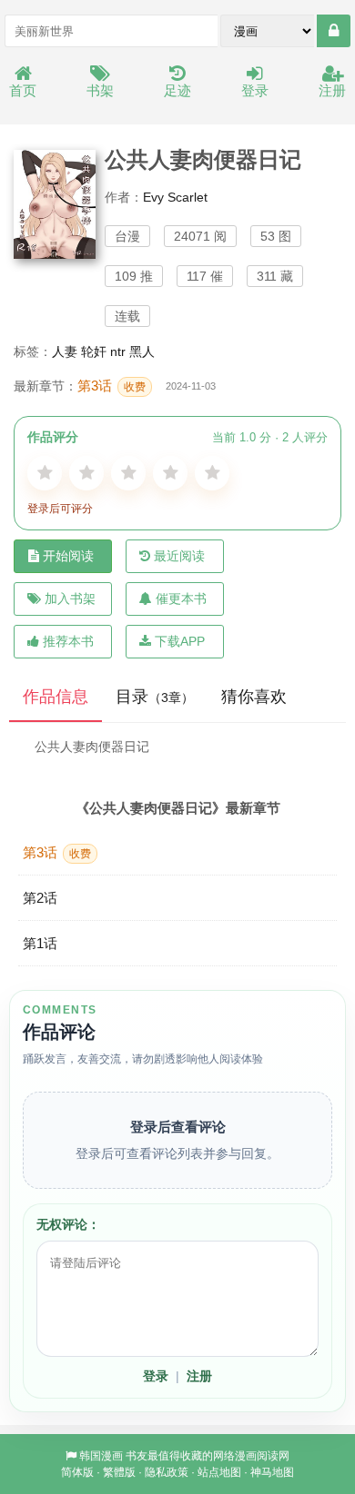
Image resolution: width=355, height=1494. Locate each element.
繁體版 (119, 1472)
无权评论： (68, 1224)
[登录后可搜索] (333, 31)
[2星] (86, 473)
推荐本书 (68, 641)
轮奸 (93, 351)
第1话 (40, 943)
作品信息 (55, 697)
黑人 (142, 351)
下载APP (180, 641)
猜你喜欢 (254, 697)
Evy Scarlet (175, 197)
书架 (100, 90)
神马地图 (272, 1472)
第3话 (111, 385)
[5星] (212, 473)
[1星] (44, 473)
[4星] (170, 473)
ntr (118, 351)
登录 (255, 90)
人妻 (64, 351)
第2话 (40, 897)
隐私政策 (166, 1472)
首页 (22, 90)
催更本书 (181, 598)
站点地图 (219, 1472)
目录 (155, 697)
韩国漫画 (101, 1455)
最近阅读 (179, 556)
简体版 (77, 1472)
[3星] (128, 473)
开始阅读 (68, 556)
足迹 (177, 90)
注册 (332, 90)
